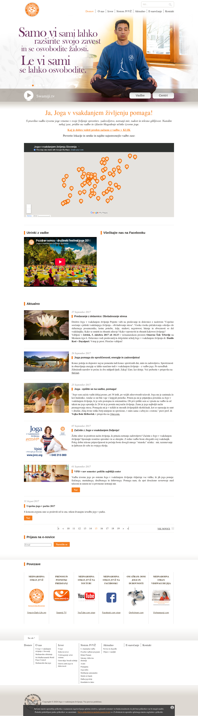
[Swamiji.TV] (61, 607)
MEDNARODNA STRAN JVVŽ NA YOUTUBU (86, 580)
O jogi (60, 648)
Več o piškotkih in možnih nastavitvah (94, 712)
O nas (100, 11)
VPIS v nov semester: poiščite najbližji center (97, 471)
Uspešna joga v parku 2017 (41, 506)
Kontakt (169, 11)
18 (113, 528)
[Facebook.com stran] (111, 607)
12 (79, 528)
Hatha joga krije (86, 679)
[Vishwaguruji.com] (161, 607)
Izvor (110, 11)
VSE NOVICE (163, 528)
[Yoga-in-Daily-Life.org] (36, 607)
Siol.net (75, 372)
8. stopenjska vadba (88, 648)
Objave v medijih (109, 652)
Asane (83, 663)
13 (85, 528)
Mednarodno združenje (43, 654)
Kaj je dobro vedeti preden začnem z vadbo (93, 130)
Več (76, 489)
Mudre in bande (86, 676)
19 (118, 528)
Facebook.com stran (111, 612)
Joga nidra (84, 669)
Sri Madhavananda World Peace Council (44, 658)
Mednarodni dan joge (43, 663)
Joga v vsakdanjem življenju (32, 11)
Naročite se (61, 544)
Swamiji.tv (45, 96)
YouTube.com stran (86, 612)
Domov (90, 11)
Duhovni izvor (63, 652)
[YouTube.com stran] (86, 607)
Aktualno (140, 11)
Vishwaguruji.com (161, 612)
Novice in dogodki (110, 648)
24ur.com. (115, 414)
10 (68, 528)
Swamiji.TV (61, 612)
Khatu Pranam (86, 655)
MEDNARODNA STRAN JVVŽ (37, 580)
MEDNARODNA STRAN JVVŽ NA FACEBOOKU (111, 580)
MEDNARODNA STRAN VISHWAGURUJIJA (161, 580)
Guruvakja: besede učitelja (67, 660)
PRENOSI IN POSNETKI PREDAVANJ (61, 580)
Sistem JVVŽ (124, 11)
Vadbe (140, 95)
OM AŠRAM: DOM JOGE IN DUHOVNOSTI (136, 580)
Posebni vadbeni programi (90, 652)
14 (90, 528)
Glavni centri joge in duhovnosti (65, 664)
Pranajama (84, 666)
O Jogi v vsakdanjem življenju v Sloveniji (43, 649)
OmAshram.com (136, 612)
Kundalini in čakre (87, 682)
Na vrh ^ (31, 638)
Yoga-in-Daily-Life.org (36, 612)
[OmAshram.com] (136, 607)
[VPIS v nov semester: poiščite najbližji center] (46, 481)
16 (101, 528)
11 (74, 528)
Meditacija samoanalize (89, 673)
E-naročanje (155, 11)
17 (107, 528)
